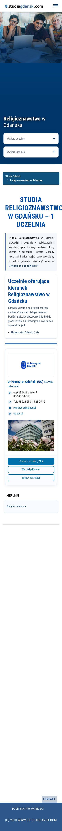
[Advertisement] (31, 83)
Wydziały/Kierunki (31, 469)
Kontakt (49, 799)
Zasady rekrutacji (31, 477)
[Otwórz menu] (55, 5)
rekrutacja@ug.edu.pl (24, 407)
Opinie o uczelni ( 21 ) (31, 461)
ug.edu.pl (18, 413)
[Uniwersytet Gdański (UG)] (31, 365)
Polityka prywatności (28, 808)
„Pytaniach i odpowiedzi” (23, 265)
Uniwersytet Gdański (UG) (25, 332)
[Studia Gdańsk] (25, 5)
